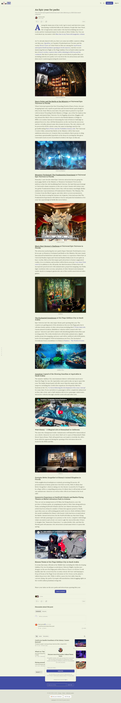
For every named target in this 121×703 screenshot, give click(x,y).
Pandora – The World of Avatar (74, 341)
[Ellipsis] (85, 624)
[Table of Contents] (2, 351)
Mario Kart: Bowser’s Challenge (47, 246)
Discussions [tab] (45, 636)
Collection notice (70, 693)
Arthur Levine (41, 16)
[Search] (100, 3)
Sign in (116, 3)
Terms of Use (67, 674)
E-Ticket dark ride (79, 327)
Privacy (59, 693)
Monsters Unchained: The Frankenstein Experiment (55, 175)
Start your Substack (57, 696)
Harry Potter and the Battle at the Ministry (52, 101)
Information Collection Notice (60, 675)
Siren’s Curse (44, 45)
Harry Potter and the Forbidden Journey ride (60, 128)
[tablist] (41, 611)
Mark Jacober (41, 624)
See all (38, 672)
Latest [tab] (40, 636)
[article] (60, 644)
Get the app (67, 696)
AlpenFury (47, 43)
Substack (53, 700)
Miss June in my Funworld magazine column (69, 34)
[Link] (33, 102)
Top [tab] (36, 636)
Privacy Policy (71, 675)
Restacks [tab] (44, 611)
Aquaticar (39, 374)
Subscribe (109, 3)
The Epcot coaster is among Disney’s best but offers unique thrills (51, 644)
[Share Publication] (103, 3)
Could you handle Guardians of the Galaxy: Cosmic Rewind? (52, 641)
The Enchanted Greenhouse (45, 318)
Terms (63, 693)
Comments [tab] (38, 611)
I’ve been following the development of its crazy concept (66, 388)
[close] (74, 648)
